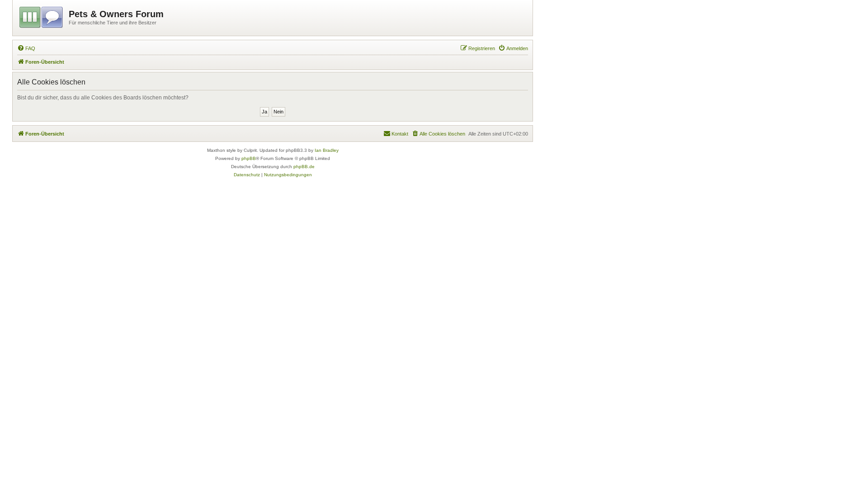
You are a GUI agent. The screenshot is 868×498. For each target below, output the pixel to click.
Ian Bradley (327, 150)
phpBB (248, 158)
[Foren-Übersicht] (42, 15)
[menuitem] (26, 48)
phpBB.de (304, 166)
